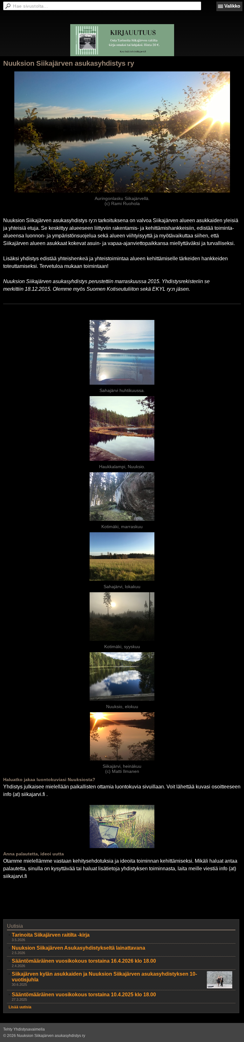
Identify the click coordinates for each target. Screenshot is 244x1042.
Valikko (232, 6)
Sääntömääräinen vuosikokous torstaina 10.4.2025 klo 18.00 (84, 994)
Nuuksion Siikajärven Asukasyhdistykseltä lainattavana (78, 948)
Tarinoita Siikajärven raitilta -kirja (51, 935)
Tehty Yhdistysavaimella (24, 1029)
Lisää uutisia (20, 1007)
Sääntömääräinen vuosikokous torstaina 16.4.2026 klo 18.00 (84, 961)
